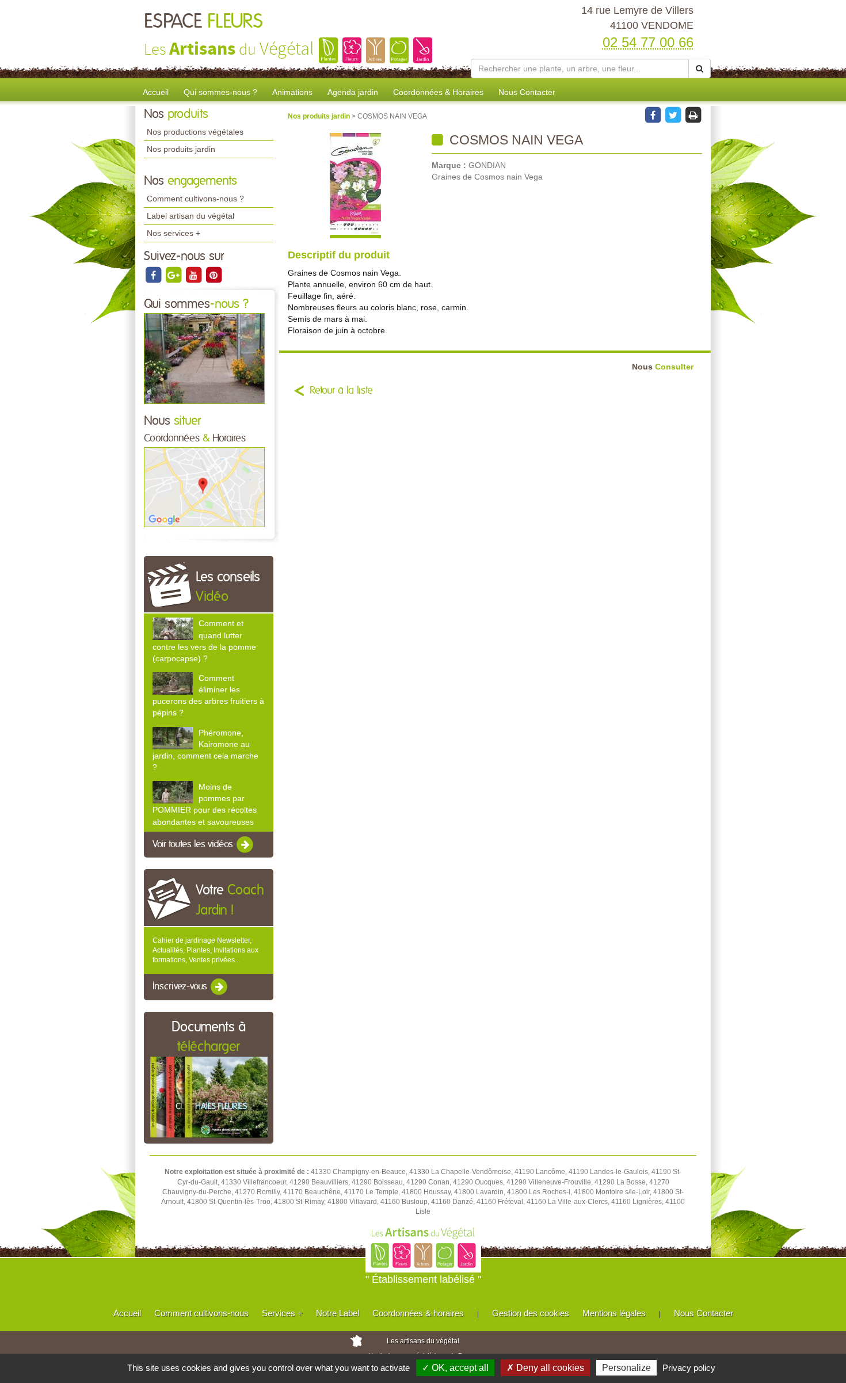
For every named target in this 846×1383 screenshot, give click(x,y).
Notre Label (337, 1313)
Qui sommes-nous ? (220, 92)
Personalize (626, 1368)
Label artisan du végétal (190, 215)
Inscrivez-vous (181, 987)
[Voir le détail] (173, 629)
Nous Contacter (526, 92)
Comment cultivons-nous (201, 1313)
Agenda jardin (352, 92)
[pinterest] (213, 274)
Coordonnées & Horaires (438, 92)
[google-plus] (174, 274)
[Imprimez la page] (693, 115)
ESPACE (203, 22)
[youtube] (194, 274)
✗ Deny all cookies (545, 1368)
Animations (292, 92)
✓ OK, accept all (455, 1368)
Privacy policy (688, 1368)
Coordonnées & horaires (418, 1313)
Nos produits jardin (181, 149)
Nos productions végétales (195, 131)
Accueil (156, 92)
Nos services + (173, 233)
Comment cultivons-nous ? (195, 198)
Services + (282, 1313)
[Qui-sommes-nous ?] (204, 358)
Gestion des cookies (530, 1313)
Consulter (662, 367)
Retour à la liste (341, 391)
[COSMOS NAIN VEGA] (355, 185)
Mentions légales (614, 1313)
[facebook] (154, 274)
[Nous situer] (204, 487)
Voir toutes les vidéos (194, 844)
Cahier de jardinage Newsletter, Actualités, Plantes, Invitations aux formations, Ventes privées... (205, 950)
